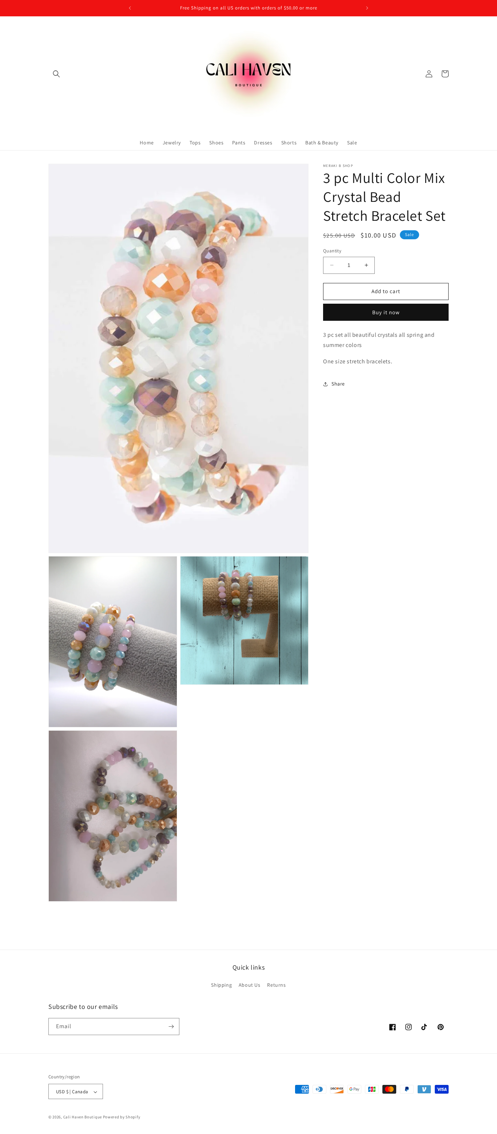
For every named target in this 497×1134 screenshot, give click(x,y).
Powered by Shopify (121, 1117)
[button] (56, 74)
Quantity (332, 251)
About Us (250, 985)
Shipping (221, 985)
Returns (276, 985)
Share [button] (338, 383)
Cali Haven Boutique (83, 1117)
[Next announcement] (367, 8)
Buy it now (386, 311)
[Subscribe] (171, 1026)
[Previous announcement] (130, 8)
